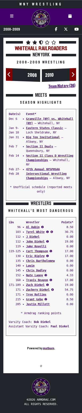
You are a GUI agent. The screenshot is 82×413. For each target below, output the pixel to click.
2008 (32, 75)
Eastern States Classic (44, 128)
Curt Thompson (37, 251)
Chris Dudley (36, 270)
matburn (48, 348)
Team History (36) (62, 85)
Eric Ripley (35, 256)
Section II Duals (39, 146)
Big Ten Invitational (43, 137)
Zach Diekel (35, 285)
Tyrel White (35, 232)
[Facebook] (56, 29)
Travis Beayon (37, 280)
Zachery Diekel (38, 289)
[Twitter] (66, 29)
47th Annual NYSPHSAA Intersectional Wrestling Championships (46, 174)
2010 (49, 75)
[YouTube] (76, 29)
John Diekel (35, 241)
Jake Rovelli (36, 246)
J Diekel (33, 236)
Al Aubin (33, 227)
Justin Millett (38, 304)
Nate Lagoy (34, 275)
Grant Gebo (34, 299)
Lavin (30, 265)
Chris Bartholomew (40, 260)
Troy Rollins (36, 294)
